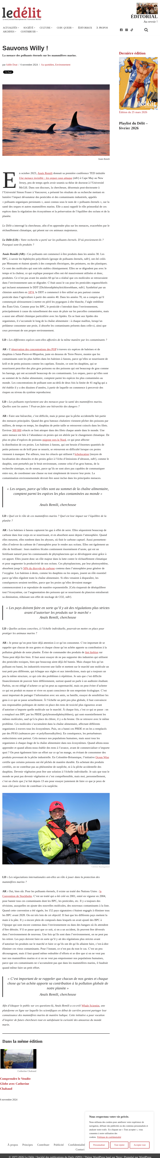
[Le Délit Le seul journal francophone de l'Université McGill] (21, 13)
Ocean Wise (102, 757)
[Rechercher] (150, 30)
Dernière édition (132, 53)
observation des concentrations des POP (33, 349)
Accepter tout (140, 1145)
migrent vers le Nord (54, 439)
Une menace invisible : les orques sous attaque (45, 178)
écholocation (82, 454)
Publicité (59, 1144)
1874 (31, 292)
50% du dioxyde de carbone (39, 568)
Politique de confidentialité (109, 1137)
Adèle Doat (11, 64)
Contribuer (43, 1144)
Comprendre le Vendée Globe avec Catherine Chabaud (15, 1083)
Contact (80, 1149)
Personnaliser (99, 1145)
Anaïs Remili (45, 173)
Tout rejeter (119, 1145)
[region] (119, 1132)
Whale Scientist (90, 1005)
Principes (27, 1144)
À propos (102, 27)
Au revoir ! (151, 21)
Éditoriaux (85, 27)
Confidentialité (76, 1144)
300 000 (16, 430)
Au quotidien (47, 64)
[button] (18, 27)
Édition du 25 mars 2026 (133, 112)
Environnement (62, 64)
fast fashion (91, 652)
